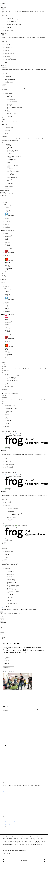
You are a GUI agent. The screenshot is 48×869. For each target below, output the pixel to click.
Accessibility (7, 804)
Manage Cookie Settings (27, 838)
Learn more (4, 15)
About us (6, 136)
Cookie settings (8, 809)
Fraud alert (7, 812)
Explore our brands (6, 428)
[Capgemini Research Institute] (25, 389)
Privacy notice (7, 806)
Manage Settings (24, 860)
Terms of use (7, 803)
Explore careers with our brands (9, 523)
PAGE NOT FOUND (12, 643)
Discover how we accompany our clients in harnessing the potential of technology (19, 609)
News (5, 119)
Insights (6, 8)
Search (1, 621)
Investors (6, 801)
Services (6, 67)
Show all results (3, 634)
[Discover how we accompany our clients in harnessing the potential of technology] (25, 608)
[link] (11, 3)
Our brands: (5, 819)
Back (8, 18)
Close (1, 618)
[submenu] (5, 542)
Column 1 (7, 828)
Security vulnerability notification (11, 807)
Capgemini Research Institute (8, 390)
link (3, 35)
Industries (6, 35)
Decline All (24, 864)
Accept (24, 856)
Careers (6, 85)
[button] (4, 276)
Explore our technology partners (9, 431)
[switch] (0, 193)
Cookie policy (7, 810)
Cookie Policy (11, 853)
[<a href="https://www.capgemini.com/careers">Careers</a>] (24, 728)
